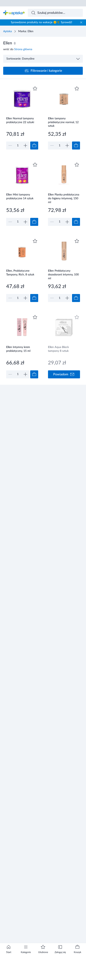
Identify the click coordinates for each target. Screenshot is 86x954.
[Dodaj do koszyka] (34, 146)
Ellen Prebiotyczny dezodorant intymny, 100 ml (63, 274)
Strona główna (23, 49)
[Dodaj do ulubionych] (35, 88)
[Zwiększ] (25, 146)
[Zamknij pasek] (81, 22)
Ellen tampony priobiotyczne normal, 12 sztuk (63, 122)
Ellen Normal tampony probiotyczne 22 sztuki (20, 120)
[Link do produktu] (22, 117)
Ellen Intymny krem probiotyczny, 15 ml (18, 349)
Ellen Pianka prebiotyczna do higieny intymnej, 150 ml (63, 198)
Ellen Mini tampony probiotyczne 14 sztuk (19, 196)
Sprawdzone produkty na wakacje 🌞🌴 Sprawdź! (41, 22)
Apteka (7, 31)
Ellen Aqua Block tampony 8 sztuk (58, 349)
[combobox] (55, 13)
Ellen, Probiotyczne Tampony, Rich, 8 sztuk (20, 272)
